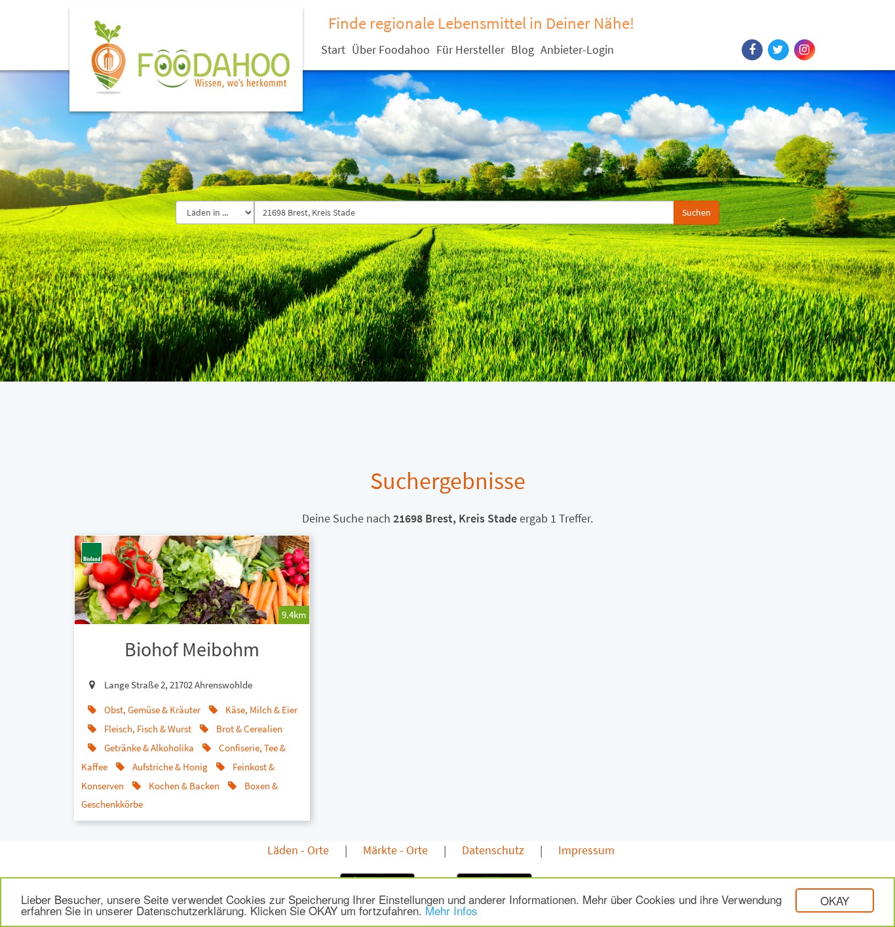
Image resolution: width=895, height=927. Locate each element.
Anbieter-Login (577, 49)
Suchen (696, 212)
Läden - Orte (298, 850)
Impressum (586, 850)
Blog (522, 49)
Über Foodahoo (391, 49)
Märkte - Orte (395, 850)
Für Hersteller (470, 49)
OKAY (834, 900)
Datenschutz (493, 850)
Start (333, 49)
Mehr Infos (451, 910)
